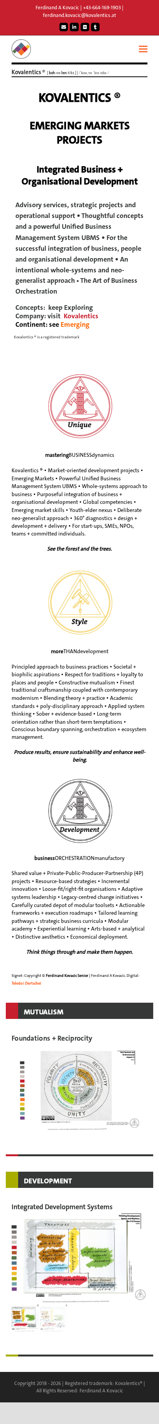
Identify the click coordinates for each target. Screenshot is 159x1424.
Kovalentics (81, 316)
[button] (143, 49)
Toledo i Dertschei (26, 983)
